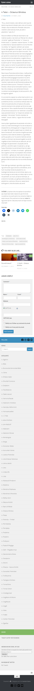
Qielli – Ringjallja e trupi (10, 550)
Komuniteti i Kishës (8, 450)
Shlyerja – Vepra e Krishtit (10, 567)
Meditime (4, 7)
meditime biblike (23, 241)
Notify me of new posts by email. (15, 327)
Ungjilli (5, 606)
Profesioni (6, 541)
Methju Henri (7, 498)
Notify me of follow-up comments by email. (18, 323)
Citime (5, 372)
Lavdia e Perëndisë (8, 455)
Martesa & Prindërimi (9, 481)
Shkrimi (5, 563)
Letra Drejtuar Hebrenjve (10, 459)
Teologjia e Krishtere (9, 580)
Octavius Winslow (15, 7)
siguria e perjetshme (20, 244)
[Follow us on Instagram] (25, 340)
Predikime (6, 532)
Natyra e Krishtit (7, 502)
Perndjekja (6, 528)
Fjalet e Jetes (6, 2)
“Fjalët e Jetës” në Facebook (10, 638)
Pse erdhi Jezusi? (6, 263)
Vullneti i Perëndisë (8, 619)
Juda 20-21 (16, 236)
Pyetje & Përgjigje (8, 545)
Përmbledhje (7, 524)
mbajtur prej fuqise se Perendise (9, 241)
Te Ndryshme (7, 576)
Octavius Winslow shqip (7, 244)
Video (5, 610)
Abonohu (4, 654)
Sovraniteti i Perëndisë (9, 571)
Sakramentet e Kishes (9, 554)
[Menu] (31, 2)
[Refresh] (17, 308)
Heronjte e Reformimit (9, 407)
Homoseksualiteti (8, 411)
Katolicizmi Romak (8, 433)
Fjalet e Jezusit (7, 394)
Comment (6, 281)
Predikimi (6, 537)
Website (5, 301)
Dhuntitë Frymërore (9, 381)
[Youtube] (31, 340)
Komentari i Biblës (8, 446)
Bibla (4, 364)
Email (20, 294)
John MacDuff (7, 424)
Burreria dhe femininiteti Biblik (12, 368)
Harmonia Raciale (8, 398)
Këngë (5, 442)
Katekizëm (6, 429)
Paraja (5, 515)
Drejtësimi (6, 385)
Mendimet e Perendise (10, 493)
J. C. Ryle (5, 416)
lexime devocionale (20, 238)
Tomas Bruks (7, 584)
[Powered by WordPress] (10, 681)
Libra (4, 468)
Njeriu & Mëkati (7, 506)
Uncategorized (7, 593)
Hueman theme (26, 681)
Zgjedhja (5, 623)
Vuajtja (5, 615)
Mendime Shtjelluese (9, 489)
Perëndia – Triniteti (8, 519)
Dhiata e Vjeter (7, 377)
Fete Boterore (7, 390)
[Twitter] (28, 340)
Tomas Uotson (7, 589)
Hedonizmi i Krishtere (9, 403)
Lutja (4, 476)
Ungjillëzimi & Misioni (9, 597)
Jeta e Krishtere (7, 420)
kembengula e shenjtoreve (8, 238)
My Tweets (4, 665)
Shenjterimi (6, 558)
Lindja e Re (6, 472)
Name (5, 294)
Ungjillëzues (6, 602)
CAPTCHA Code (7, 318)
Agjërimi (5, 359)
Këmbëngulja (7, 437)
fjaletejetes (6, 16)
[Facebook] (22, 340)
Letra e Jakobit (7, 463)
